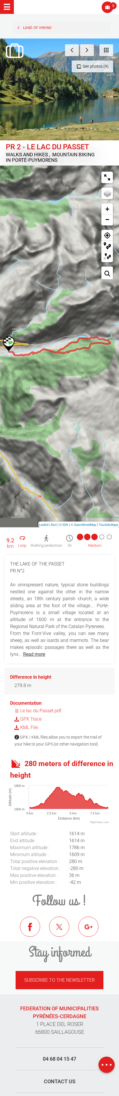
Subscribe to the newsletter (59, 980)
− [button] (107, 219)
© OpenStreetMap (83, 524)
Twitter (63, 931)
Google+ (92, 931)
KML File (28, 727)
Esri (54, 524)
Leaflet (44, 524)
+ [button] (107, 209)
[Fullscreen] (107, 177)
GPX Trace (30, 719)
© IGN (63, 524)
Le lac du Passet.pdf (40, 710)
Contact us (59, 1081)
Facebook (34, 931)
